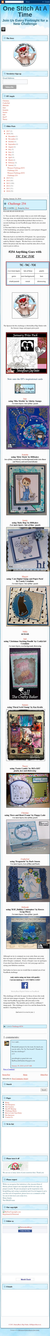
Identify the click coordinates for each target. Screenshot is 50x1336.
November (12, 139)
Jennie (5, 112)
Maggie (25, 576)
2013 (8, 183)
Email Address (8, 78)
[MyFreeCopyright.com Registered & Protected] (12, 1214)
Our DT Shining (10, 1109)
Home (25, 1074)
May (10, 154)
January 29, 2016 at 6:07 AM (22, 1066)
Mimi (27, 208)
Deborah (6, 105)
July (10, 149)
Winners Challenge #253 (16, 168)
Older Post (44, 1074)
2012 (8, 186)
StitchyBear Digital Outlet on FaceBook (25, 991)
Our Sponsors (9, 1115)
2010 (8, 191)
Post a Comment (9, 1069)
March (10, 160)
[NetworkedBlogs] (25, 1227)
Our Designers (10, 1104)
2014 (8, 180)
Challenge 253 (12, 175)
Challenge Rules (11, 1111)
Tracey (5, 119)
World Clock (25, 1280)
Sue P (5, 117)
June (10, 152)
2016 (8, 133)
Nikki (25, 631)
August (11, 147)
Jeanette (5, 110)
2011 (8, 188)
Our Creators (9, 1107)
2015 (8, 178)
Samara (25, 704)
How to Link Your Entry (13, 1113)
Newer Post (6, 1074)
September (12, 144)
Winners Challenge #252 (16, 173)
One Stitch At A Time (25, 11)
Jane (4, 107)
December (12, 136)
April (10, 157)
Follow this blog (25, 1231)
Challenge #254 (17, 1026)
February (11, 162)
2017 (8, 131)
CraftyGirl (6, 103)
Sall (4, 114)
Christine (6, 101)
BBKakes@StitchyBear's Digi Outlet (28, 1330)
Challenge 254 (12, 170)
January (11, 165)
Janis (14, 1042)
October (11, 141)
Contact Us (9, 1117)
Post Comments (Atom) (20, 1078)
